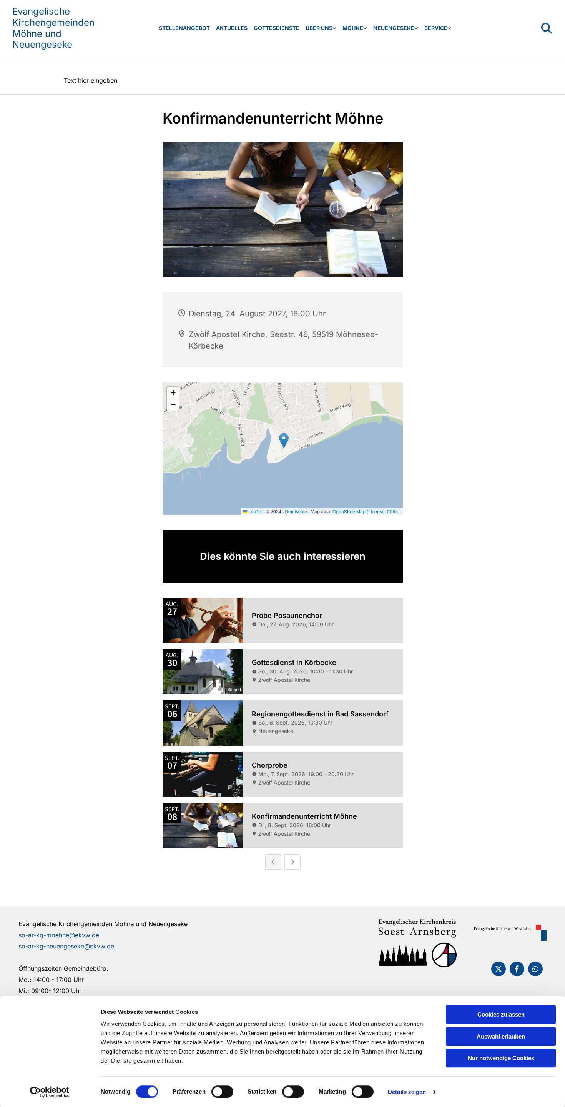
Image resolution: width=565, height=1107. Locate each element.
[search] (546, 28)
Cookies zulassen (501, 1014)
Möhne (352, 28)
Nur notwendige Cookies (501, 1058)
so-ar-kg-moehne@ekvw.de (58, 935)
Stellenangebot (184, 28)
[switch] (222, 1091)
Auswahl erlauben (501, 1036)
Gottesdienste (276, 28)
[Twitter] (498, 969)
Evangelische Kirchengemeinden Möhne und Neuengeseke (53, 28)
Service (435, 28)
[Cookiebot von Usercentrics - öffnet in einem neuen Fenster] (49, 1092)
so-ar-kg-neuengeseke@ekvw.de (66, 946)
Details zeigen (407, 1092)
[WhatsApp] (535, 969)
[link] (320, 28)
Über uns (319, 28)
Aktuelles (232, 28)
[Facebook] (517, 969)
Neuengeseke (393, 28)
